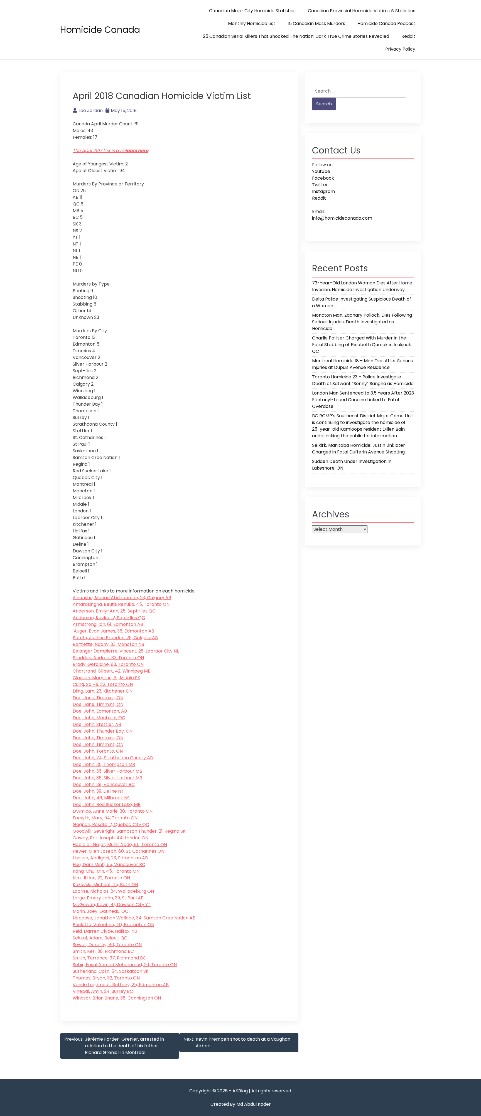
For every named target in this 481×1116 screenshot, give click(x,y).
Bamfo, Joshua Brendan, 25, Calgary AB (115, 637)
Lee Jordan (90, 110)
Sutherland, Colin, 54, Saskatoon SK (111, 971)
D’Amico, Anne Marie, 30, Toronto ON (113, 811)
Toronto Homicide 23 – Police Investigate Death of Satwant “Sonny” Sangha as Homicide (363, 380)
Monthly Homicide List (251, 23)
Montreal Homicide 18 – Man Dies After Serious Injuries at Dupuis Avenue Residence (362, 364)
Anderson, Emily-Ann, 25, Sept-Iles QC (114, 611)
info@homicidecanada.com (342, 218)
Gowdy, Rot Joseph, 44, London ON (110, 838)
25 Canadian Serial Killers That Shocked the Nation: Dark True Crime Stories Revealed (296, 36)
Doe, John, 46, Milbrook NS (101, 798)
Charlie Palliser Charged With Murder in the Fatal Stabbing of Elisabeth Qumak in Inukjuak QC (361, 344)
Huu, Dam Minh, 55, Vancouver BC (109, 864)
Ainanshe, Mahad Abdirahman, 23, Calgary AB (122, 597)
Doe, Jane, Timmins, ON (98, 698)
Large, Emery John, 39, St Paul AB (108, 898)
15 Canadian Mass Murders (316, 23)
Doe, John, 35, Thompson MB (104, 764)
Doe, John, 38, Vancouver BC (104, 784)
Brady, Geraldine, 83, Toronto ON (108, 664)
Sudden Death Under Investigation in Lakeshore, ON (351, 464)
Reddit (408, 36)
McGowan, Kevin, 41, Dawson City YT (112, 904)
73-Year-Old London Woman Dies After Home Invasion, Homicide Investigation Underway (362, 286)
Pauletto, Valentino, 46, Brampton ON (113, 924)
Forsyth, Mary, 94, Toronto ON (105, 818)
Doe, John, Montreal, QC (99, 718)
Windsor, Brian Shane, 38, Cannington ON (117, 998)
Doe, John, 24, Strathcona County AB (113, 758)
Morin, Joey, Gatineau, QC (100, 911)
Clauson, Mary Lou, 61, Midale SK (106, 677)
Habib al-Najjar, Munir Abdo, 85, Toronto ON (120, 844)
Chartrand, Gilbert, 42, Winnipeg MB (112, 671)
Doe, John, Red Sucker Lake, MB (107, 804)
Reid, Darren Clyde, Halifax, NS (105, 931)
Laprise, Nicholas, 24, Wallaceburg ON (113, 891)
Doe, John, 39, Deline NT (98, 791)
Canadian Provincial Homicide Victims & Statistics (361, 11)
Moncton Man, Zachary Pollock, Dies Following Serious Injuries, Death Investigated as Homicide (362, 322)
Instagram (323, 191)
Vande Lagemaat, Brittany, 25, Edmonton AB (121, 984)
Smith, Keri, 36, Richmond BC (103, 951)
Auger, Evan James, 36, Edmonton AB (114, 631)
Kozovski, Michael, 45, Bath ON (105, 884)
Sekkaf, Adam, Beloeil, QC (100, 938)
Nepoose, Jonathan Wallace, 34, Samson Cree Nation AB (134, 918)
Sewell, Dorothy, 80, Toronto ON (107, 944)
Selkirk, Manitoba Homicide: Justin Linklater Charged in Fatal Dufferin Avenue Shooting (358, 448)
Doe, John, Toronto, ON (98, 751)
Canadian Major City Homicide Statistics (252, 11)
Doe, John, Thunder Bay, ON (102, 731)
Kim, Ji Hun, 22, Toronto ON (101, 878)
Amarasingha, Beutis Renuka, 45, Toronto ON (121, 604)
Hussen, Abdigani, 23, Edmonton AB (110, 858)
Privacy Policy (400, 49)
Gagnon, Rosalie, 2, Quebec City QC (111, 824)
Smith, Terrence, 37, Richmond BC (109, 958)
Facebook (323, 178)
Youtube (321, 171)
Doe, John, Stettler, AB (97, 724)
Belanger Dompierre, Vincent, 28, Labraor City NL (126, 651)
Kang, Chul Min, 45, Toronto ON (106, 871)
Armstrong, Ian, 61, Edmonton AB (108, 624)
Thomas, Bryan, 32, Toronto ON (106, 978)
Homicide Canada (100, 29)
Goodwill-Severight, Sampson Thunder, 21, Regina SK (129, 831)
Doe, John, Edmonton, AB (100, 711)
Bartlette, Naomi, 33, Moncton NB (108, 644)
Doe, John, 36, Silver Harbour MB (107, 771)
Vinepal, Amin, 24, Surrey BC (103, 991)
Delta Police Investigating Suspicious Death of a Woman (361, 302)
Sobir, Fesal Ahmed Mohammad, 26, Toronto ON (125, 964)
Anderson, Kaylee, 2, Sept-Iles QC (109, 617)
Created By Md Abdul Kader (240, 1104)
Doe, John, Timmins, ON (98, 738)
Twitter (320, 185)
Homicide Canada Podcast (386, 23)
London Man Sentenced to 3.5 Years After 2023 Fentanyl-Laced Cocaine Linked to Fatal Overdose (363, 400)
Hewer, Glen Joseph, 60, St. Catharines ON (118, 851)
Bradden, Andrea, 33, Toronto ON (108, 657)
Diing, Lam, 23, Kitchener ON (102, 691)
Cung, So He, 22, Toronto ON (103, 684)
